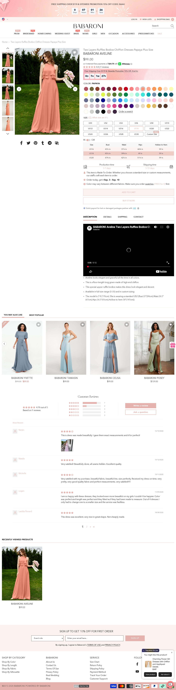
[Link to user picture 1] (67, 445)
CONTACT (138, 216)
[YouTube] (137, 671)
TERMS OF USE (94, 645)
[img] (67, 432)
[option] (47, 91)
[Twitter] (28, 143)
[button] (19, 89)
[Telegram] (50, 143)
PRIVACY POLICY (112, 645)
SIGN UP (135, 638)
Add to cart (129, 192)
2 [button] (86, 527)
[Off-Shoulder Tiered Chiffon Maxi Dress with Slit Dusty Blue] (110, 348)
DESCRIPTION (90, 216)
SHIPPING (122, 216)
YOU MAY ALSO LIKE (13, 315)
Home (5, 42)
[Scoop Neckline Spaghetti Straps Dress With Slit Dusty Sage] (154, 348)
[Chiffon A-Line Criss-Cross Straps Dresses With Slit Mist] (66, 348)
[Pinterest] (35, 143)
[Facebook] (21, 143)
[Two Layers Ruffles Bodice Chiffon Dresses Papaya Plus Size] (22, 573)
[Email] (57, 143)
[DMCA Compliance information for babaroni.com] (81, 686)
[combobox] (160, 26)
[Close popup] (171, 652)
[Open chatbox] (170, 684)
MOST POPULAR (36, 315)
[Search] (163, 26)
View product (150, 674)
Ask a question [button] (140, 412)
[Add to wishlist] (74, 52)
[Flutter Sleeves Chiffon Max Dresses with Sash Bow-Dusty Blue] (22, 348)
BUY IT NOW (129, 200)
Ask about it (165, 674)
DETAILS (107, 216)
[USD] (5, 19)
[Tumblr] (43, 143)
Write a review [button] (140, 405)
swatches (149, 184)
